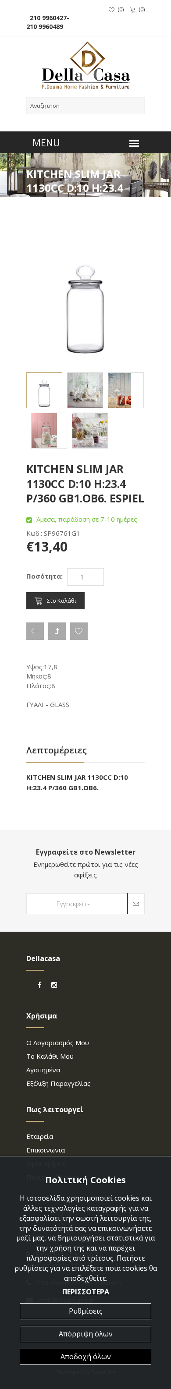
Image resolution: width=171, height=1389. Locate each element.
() (121, 9)
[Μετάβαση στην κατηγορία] (57, 631)
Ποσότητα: (44, 576)
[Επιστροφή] (35, 631)
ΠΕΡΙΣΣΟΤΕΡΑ (85, 1292)
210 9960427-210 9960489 (47, 22)
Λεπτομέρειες (56, 750)
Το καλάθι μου (50, 1056)
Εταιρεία (39, 1136)
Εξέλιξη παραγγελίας (58, 1083)
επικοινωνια (45, 1149)
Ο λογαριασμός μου (57, 1042)
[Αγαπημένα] (79, 631)
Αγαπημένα (43, 1069)
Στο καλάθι (61, 600)
